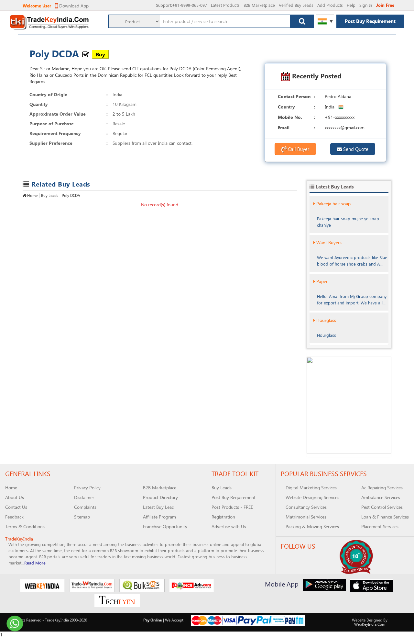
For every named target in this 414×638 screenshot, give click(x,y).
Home (32, 195)
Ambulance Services (380, 497)
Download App (73, 6)
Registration (223, 517)
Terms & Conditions (25, 526)
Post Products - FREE (232, 507)
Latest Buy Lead (158, 507)
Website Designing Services (312, 497)
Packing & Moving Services (312, 526)
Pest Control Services (382, 507)
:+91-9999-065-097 (181, 5)
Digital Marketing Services (311, 487)
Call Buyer (298, 149)
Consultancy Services (306, 507)
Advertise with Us (229, 526)
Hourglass (326, 320)
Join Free (385, 5)
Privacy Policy (87, 487)
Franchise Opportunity (165, 526)
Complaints (85, 507)
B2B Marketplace (259, 5)
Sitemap (82, 517)
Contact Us (16, 507)
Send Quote (355, 149)
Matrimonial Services (306, 517)
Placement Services (379, 526)
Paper (322, 281)
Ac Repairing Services (382, 487)
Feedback (14, 517)
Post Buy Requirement (370, 21)
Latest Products (225, 5)
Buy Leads (49, 195)
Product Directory (160, 497)
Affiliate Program (159, 517)
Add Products (330, 5)
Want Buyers (329, 242)
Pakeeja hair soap (333, 203)
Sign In (365, 5)
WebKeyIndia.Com (369, 624)
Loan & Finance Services (385, 517)
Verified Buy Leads (296, 5)
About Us (14, 497)
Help (351, 5)
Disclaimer (84, 497)
